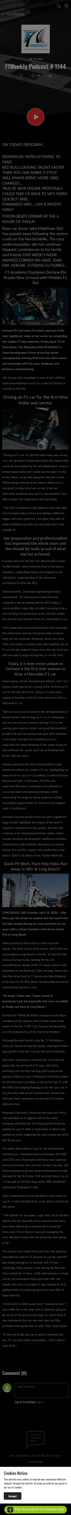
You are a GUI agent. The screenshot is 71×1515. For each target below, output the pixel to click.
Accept (13, 1496)
